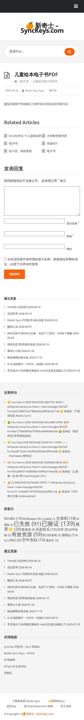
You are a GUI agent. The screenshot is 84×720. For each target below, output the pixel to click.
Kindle (13, 518)
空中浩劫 (33, 540)
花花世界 (12, 313)
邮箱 (70, 236)
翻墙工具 (12, 327)
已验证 (58, 523)
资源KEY (52, 143)
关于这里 (66, 706)
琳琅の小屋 (14, 351)
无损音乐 (46, 529)
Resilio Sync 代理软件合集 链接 (25, 320)
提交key (11, 706)
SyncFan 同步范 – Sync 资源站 (22, 646)
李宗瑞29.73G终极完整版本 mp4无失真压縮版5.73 (36, 370)
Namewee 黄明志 (20, 456)
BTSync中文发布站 (15, 666)
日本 (63, 529)
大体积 (66, 518)
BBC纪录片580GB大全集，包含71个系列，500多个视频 (39, 333)
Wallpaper (32, 518)
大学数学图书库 (57, 136)
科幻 (15, 540)
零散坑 (8, 673)
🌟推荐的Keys (56, 701)
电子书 (24, 81)
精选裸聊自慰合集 (18, 357)
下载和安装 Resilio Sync (26, 701)
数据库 (28, 529)
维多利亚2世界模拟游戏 (21, 344)
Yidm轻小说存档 (17, 307)
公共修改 (48, 519)
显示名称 (73, 223)
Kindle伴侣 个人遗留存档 (25, 136)
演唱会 (68, 535)
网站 (69, 249)
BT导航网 (9, 660)
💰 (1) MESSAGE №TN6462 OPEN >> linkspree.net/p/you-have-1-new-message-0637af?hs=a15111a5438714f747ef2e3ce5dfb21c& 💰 (41, 487)
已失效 (27, 523)
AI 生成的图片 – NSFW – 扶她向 (25, 364)
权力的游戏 (52, 535)
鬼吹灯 (52, 540)
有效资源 (27, 534)
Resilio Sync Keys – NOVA (19, 653)
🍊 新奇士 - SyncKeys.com (38, 714)
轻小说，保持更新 (20, 151)
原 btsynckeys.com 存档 (38, 706)
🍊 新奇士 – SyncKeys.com (42, 28)
